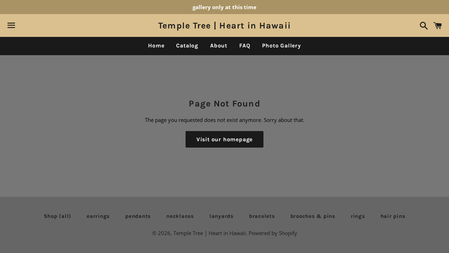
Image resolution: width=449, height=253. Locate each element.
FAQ (244, 45)
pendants (138, 216)
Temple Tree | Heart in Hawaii (224, 25)
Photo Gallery (281, 45)
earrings (98, 216)
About (218, 45)
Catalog (187, 45)
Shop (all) (58, 216)
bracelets (262, 216)
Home (156, 45)
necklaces (180, 216)
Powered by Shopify (273, 232)
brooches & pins (312, 216)
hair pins (393, 216)
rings (358, 216)
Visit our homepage (224, 139)
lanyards (221, 216)
